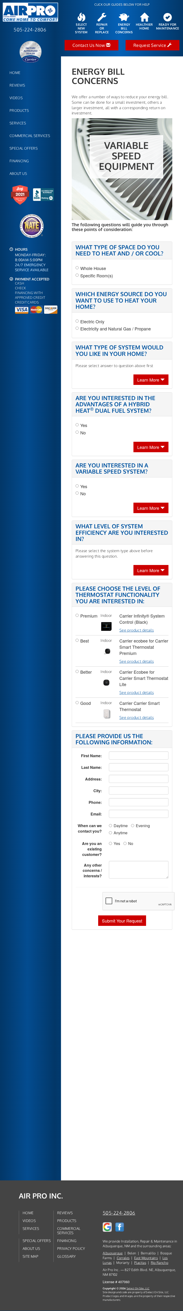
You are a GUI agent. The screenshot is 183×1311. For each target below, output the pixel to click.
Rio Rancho (159, 1263)
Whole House (93, 268)
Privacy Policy (71, 1248)
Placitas (140, 1263)
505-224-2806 (119, 1213)
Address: (93, 779)
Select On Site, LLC (138, 1288)
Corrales (123, 1258)
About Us (18, 173)
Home (15, 72)
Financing (19, 161)
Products (19, 110)
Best (84, 641)
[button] (122, 920)
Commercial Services (30, 135)
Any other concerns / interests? (92, 870)
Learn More (148, 380)
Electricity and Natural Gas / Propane (115, 329)
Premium (86, 616)
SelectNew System (81, 28)
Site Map (30, 1256)
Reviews (17, 85)
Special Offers (24, 148)
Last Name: (91, 767)
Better (86, 672)
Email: (96, 814)
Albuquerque (113, 1253)
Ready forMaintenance (167, 26)
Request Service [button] (150, 45)
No (83, 433)
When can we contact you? (90, 828)
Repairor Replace (102, 28)
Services (18, 123)
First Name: (91, 755)
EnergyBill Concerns (124, 28)
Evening (143, 825)
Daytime (121, 825)
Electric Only (92, 321)
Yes (83, 425)
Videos (16, 98)
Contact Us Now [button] (89, 45)
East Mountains (146, 1258)
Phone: (95, 802)
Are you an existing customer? (92, 849)
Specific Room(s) (96, 276)
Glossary (66, 1256)
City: (97, 790)
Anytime (120, 832)
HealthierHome (144, 26)
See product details (136, 630)
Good (85, 703)
